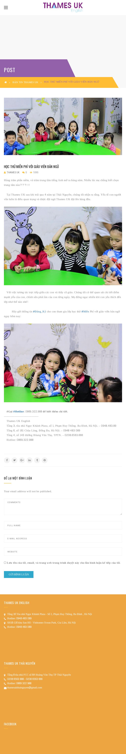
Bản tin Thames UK (25, 82)
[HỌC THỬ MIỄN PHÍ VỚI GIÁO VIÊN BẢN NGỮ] (63, 126)
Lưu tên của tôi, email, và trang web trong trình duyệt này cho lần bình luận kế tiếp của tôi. (64, 563)
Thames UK (13, 172)
